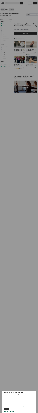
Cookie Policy (11, 411)
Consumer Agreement (8, 406)
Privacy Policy (21, 406)
